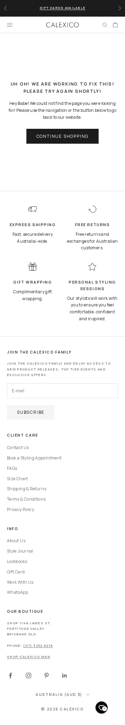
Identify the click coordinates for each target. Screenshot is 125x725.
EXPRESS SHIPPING (33, 224)
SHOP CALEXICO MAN (28, 656)
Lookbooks (17, 561)
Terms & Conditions (26, 499)
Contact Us (18, 447)
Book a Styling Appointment (34, 458)
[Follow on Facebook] (10, 675)
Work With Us (20, 582)
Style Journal (20, 551)
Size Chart (17, 479)
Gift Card (16, 572)
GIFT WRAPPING (32, 282)
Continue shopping (62, 136)
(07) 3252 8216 (38, 645)
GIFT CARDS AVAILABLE (62, 8)
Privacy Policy (20, 509)
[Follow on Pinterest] (46, 675)
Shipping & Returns (26, 489)
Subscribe (30, 412)
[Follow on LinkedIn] (64, 675)
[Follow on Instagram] (28, 675)
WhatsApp (17, 592)
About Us (16, 541)
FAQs (12, 468)
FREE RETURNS (92, 224)
